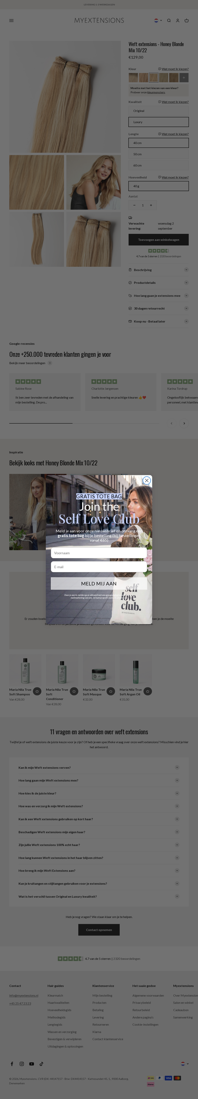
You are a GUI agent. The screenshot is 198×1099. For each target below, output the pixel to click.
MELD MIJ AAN (99, 583)
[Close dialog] (147, 480)
